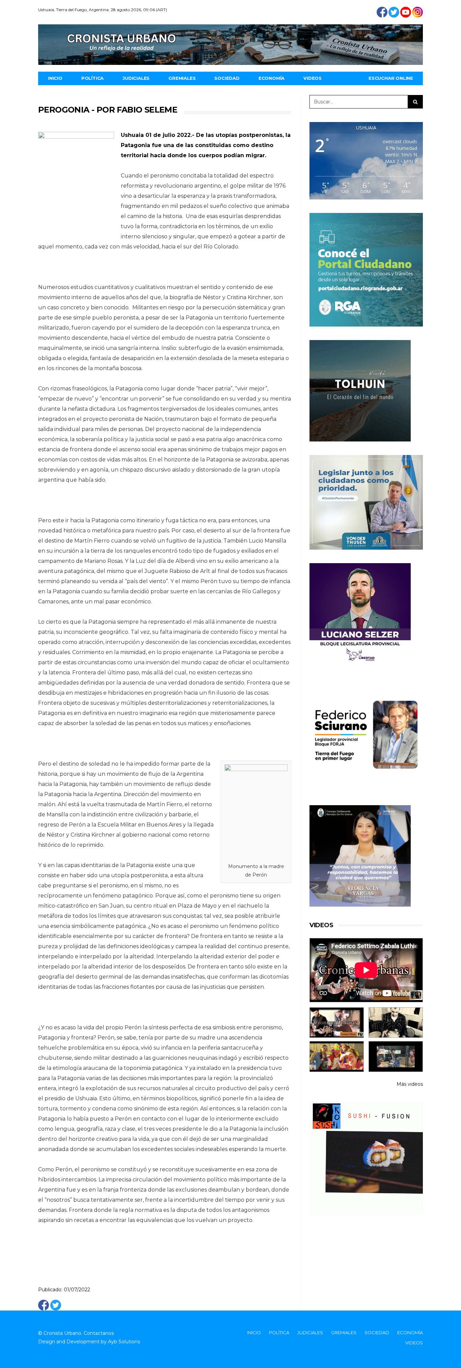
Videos (312, 78)
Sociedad (226, 78)
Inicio (55, 78)
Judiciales (136, 78)
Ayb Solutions (124, 1342)
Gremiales (181, 78)
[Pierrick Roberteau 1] (396, 1022)
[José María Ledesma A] (396, 1056)
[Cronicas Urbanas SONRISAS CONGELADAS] (336, 1056)
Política (92, 78)
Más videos (410, 1084)
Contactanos (99, 1333)
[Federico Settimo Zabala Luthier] (336, 1022)
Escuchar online (391, 78)
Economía (271, 78)
